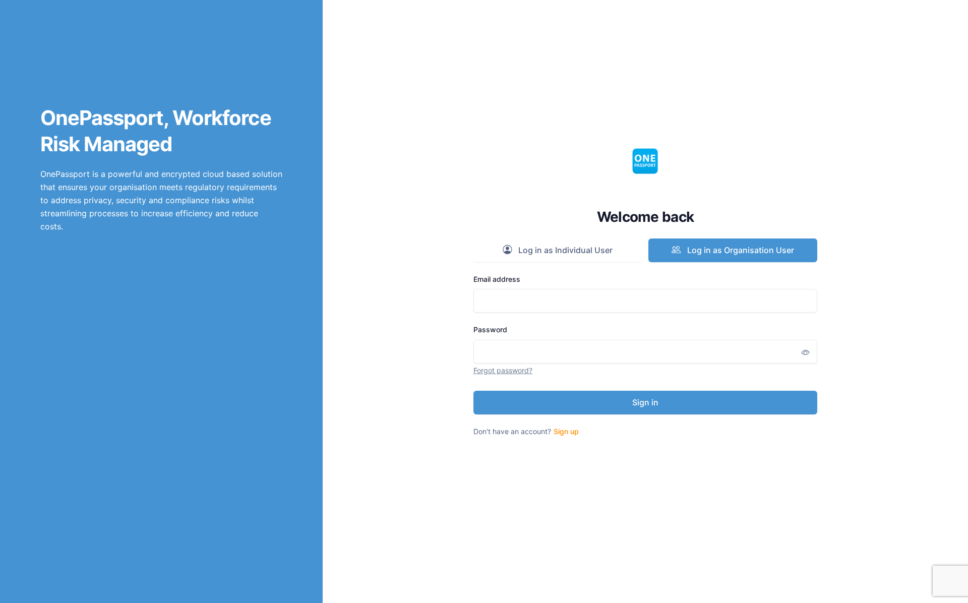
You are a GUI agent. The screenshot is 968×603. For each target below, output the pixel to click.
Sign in (645, 402)
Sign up (566, 431)
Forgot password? (502, 370)
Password (490, 329)
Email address (496, 279)
